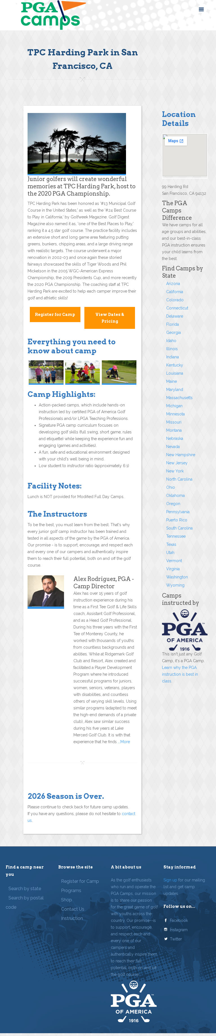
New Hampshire (180, 455)
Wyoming (175, 585)
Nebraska (174, 438)
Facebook (179, 920)
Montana (174, 430)
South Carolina (179, 528)
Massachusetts (179, 397)
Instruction (72, 918)
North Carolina (179, 479)
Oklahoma (175, 495)
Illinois (172, 349)
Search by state (24, 888)
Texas (171, 544)
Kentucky (174, 365)
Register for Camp (55, 314)
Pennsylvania (178, 512)
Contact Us (72, 909)
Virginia (173, 569)
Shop (66, 899)
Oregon (173, 503)
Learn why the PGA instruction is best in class (180, 674)
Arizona (173, 283)
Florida (172, 324)
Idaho (171, 340)
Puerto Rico (176, 520)
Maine (171, 381)
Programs (71, 890)
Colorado (175, 300)
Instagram (179, 930)
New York (175, 471)
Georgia (173, 332)
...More (123, 741)
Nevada (173, 446)
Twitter (176, 939)
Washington (177, 577)
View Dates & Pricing (109, 318)
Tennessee (176, 536)
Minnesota (175, 414)
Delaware (174, 316)
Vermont (174, 560)
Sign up (170, 880)
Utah (170, 552)
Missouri (173, 422)
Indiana (172, 357)
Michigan (174, 406)
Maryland (174, 389)
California (174, 291)
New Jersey (177, 463)
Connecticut (177, 308)
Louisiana (174, 373)
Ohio (170, 487)
